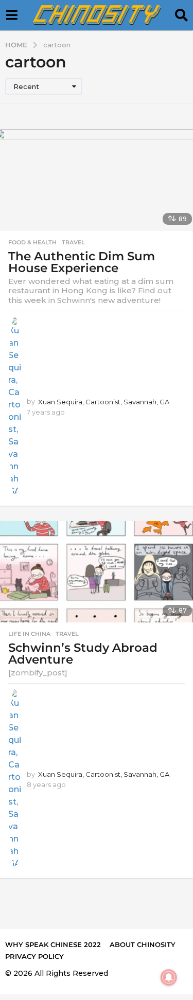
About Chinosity (143, 944)
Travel (73, 242)
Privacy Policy (34, 956)
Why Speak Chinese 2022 (53, 944)
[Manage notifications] (169, 977)
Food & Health (32, 242)
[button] (11, 15)
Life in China (29, 634)
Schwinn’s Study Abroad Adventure (82, 653)
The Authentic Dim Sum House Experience (81, 262)
